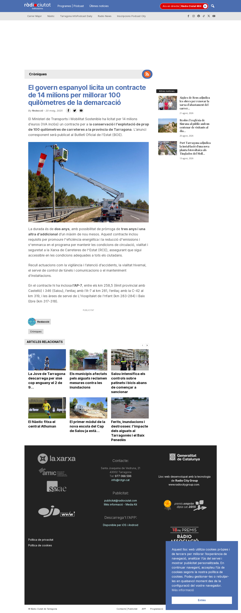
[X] (209, 16)
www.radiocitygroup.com (184, 484)
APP (144, 609)
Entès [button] (202, 600)
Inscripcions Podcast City (131, 16)
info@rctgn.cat (120, 480)
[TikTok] (203, 16)
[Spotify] (198, 16)
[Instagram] (193, 16)
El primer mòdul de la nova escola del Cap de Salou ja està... (87, 426)
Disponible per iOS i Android (120, 525)
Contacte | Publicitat (127, 609)
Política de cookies (40, 545)
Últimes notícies (99, 6)
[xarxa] (56, 458)
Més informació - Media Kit (120, 504)
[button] (212, 6)
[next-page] (147, 345)
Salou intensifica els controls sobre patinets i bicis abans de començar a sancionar (129, 383)
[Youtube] (214, 16)
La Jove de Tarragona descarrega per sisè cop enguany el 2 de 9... (46, 380)
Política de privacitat (40, 539)
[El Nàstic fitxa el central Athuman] (47, 408)
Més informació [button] (183, 590)
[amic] (56, 472)
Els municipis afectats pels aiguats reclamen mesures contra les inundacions (88, 380)
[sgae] (56, 486)
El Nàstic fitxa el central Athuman (42, 424)
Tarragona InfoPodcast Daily (76, 16)
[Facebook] (188, 16)
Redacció (37, 110)
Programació (156, 609)
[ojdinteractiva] (56, 513)
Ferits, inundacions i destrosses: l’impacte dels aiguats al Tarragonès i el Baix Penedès (129, 431)
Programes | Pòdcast (71, 6)
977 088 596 (122, 476)
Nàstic (50, 16)
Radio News (104, 16)
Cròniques (38, 74)
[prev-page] (142, 345)
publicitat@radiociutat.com (120, 500)
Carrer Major (34, 16)
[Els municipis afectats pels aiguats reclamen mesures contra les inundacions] (88, 359)
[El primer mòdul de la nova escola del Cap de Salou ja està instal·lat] (88, 408)
